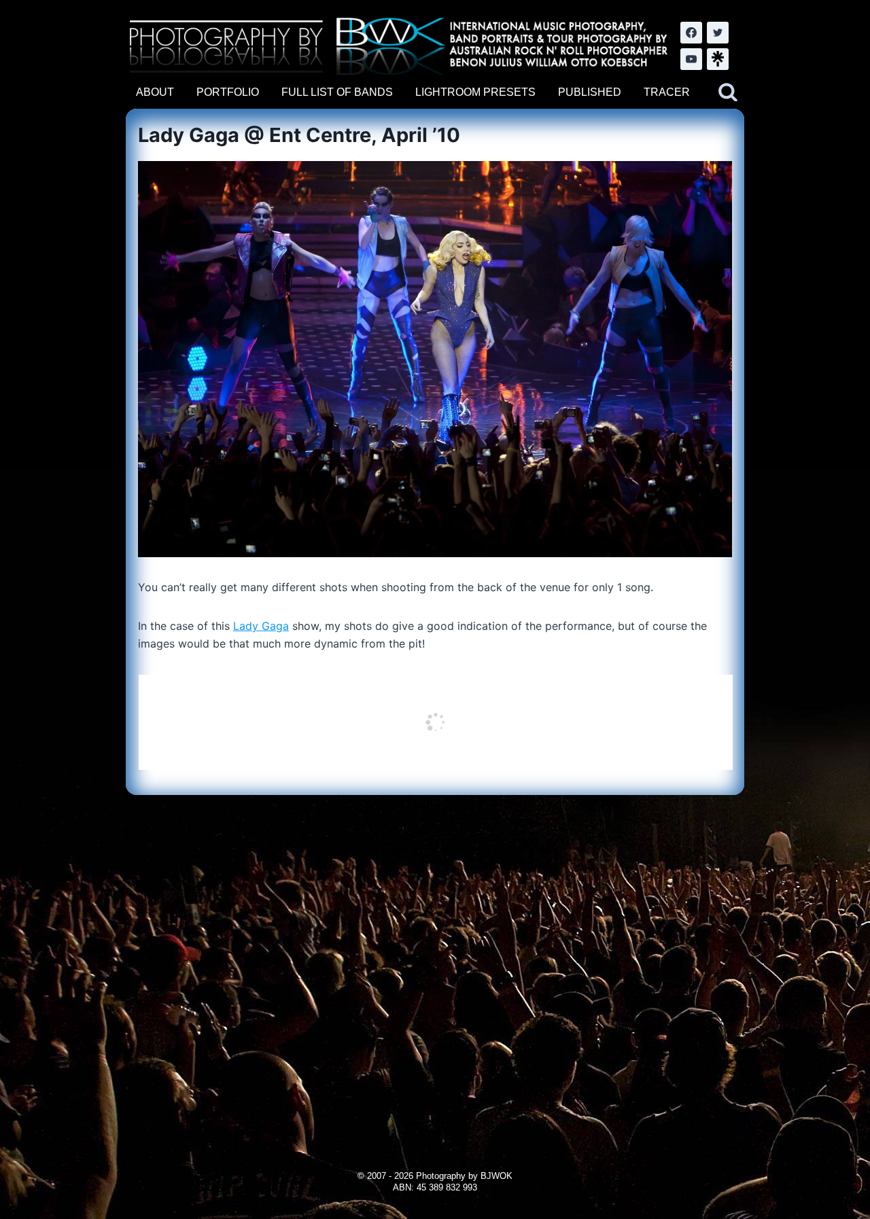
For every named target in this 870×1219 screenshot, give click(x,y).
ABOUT (155, 92)
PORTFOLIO (227, 92)
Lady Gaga (261, 626)
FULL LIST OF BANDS (337, 92)
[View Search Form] (728, 92)
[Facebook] (691, 32)
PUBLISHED (589, 92)
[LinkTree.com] (718, 59)
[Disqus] (435, 965)
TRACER (667, 92)
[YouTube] (691, 59)
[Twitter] (718, 32)
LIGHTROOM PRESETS (475, 92)
